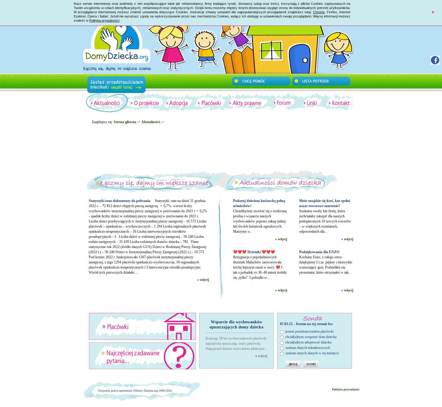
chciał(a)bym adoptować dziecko (308, 342)
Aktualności (150, 122)
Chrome (319, 12)
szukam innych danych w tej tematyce (312, 353)
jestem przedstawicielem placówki (309, 331)
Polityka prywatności (104, 20)
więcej (204, 280)
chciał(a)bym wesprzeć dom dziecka (310, 337)
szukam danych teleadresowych (307, 348)
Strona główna (125, 122)
